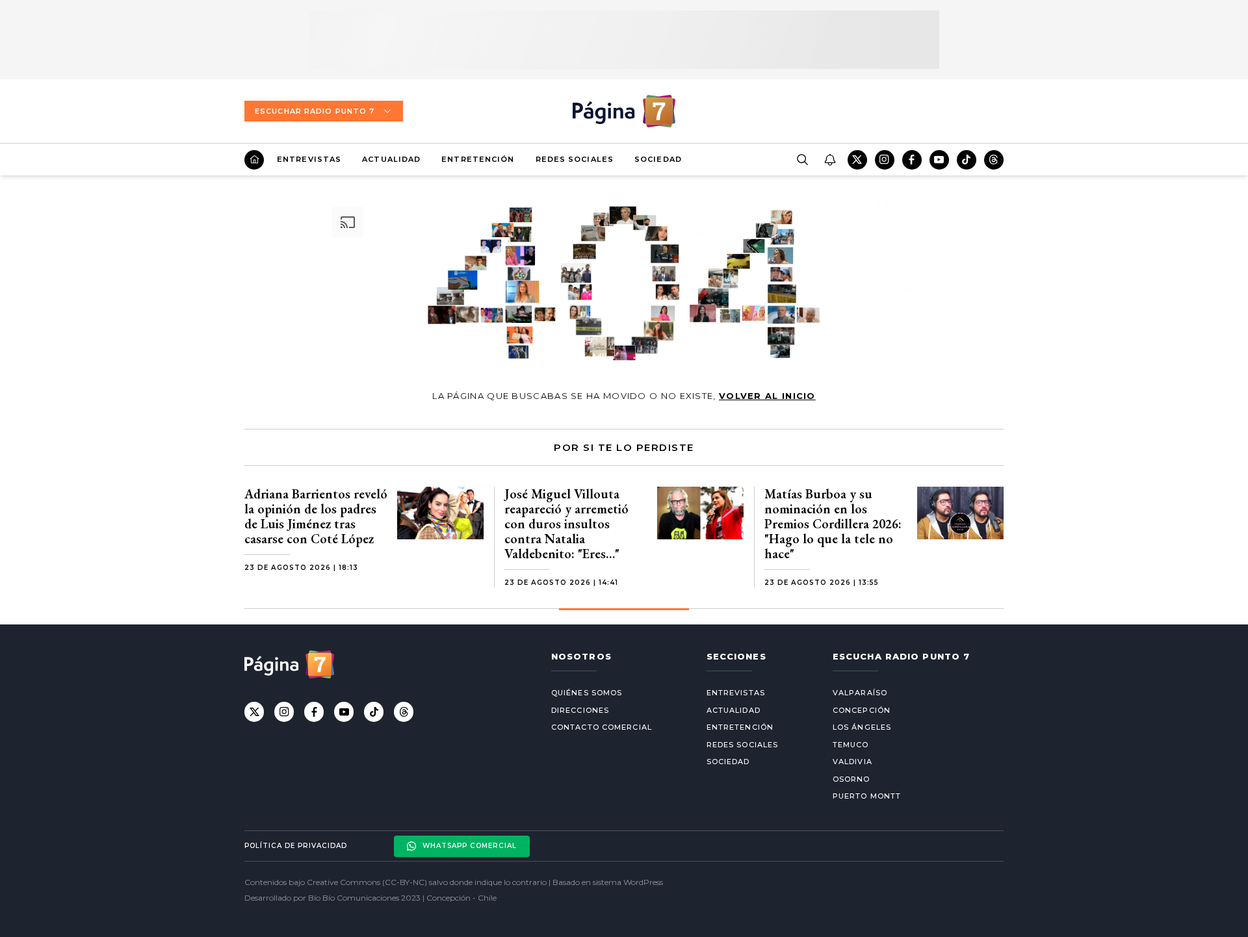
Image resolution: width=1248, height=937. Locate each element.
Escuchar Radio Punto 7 (314, 111)
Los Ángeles (862, 727)
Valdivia (852, 761)
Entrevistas (309, 159)
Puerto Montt (867, 796)
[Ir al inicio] (254, 160)
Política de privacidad (295, 845)
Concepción (861, 710)
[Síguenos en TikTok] (966, 160)
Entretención (477, 159)
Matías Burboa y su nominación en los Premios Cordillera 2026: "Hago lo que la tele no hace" (833, 523)
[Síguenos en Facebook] (912, 160)
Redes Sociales (575, 159)
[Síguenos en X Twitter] (857, 160)
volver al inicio (767, 396)
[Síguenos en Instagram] (884, 160)
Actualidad (391, 159)
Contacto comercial (601, 727)
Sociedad (658, 159)
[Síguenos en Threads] (994, 160)
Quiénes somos (586, 692)
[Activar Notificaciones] (829, 160)
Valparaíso (860, 692)
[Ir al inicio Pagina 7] (624, 111)
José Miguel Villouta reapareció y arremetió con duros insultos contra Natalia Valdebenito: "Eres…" (566, 523)
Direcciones (580, 710)
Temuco (851, 744)
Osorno (851, 779)
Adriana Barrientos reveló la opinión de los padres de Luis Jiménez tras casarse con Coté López (315, 516)
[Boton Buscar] (802, 160)
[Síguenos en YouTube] (939, 160)
